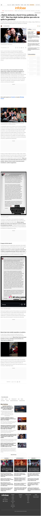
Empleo (20, 497)
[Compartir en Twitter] (19, 47)
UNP (24, 10)
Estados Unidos (17, 4)
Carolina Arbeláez (37, 10)
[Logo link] (20, 8)
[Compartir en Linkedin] (21, 47)
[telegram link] (5, 501)
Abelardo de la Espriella (20, 10)
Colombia (22, 4)
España (25, 4)
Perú (12, 503)
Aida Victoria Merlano (27, 10)
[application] (13, 349)
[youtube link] (3, 501)
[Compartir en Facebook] (17, 47)
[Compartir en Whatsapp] (16, 47)
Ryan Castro (3, 400)
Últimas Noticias (13, 506)
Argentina (13, 4)
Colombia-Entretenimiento (14, 400)
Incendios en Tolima (8, 10)
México (28, 4)
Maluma (7, 400)
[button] (1, 4)
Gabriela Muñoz (33, 10)
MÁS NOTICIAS (13, 454)
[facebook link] (3, 499)
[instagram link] (7, 499)
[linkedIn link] (7, 501)
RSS (12, 507)
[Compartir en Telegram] (23, 47)
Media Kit (28, 502)
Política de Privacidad (36, 497)
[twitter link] (5, 499)
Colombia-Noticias (22, 400)
